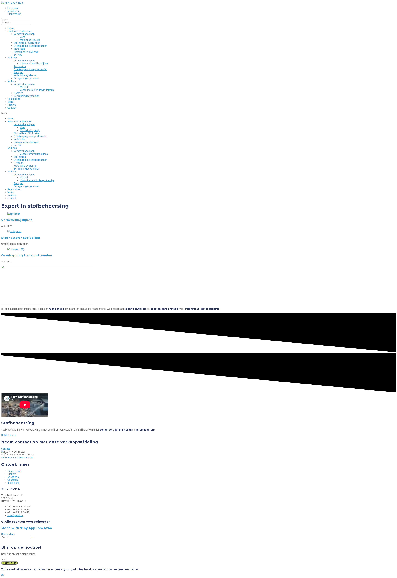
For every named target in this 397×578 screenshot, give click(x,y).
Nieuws (11, 104)
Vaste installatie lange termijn (37, 90)
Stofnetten (20, 66)
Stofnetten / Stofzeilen (27, 42)
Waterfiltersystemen (25, 75)
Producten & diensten (19, 31)
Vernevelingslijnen (24, 34)
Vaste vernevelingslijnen (34, 63)
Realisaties (13, 98)
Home (10, 28)
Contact (11, 107)
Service (18, 54)
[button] (8, 435)
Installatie (19, 48)
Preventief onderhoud (26, 51)
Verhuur (11, 81)
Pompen (18, 72)
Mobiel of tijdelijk (30, 39)
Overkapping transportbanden (30, 45)
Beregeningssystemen (27, 78)
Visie (10, 101)
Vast (22, 37)
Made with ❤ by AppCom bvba (26, 528)
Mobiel (24, 87)
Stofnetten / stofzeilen (20, 237)
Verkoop (12, 57)
